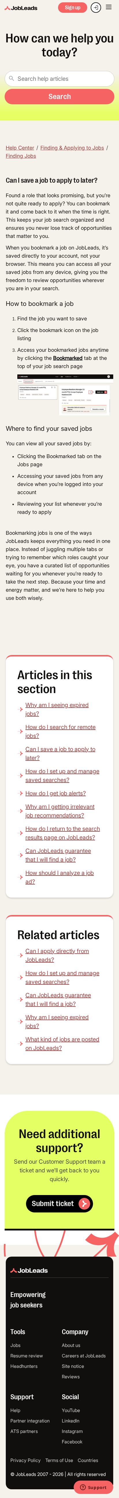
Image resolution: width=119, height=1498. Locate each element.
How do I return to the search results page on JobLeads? (62, 833)
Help (15, 1410)
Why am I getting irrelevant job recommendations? (59, 811)
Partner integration (30, 1421)
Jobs (15, 1345)
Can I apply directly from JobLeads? (57, 955)
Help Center (20, 148)
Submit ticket (53, 1203)
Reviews (71, 1376)
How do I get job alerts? (55, 793)
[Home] (21, 8)
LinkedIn (70, 1421)
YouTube (71, 1410)
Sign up (72, 7)
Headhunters (24, 1366)
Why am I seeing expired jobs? (57, 709)
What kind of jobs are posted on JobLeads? (62, 1044)
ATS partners (24, 1431)
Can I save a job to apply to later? (60, 753)
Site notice (73, 1366)
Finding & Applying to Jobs (72, 148)
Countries (88, 1460)
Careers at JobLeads (84, 1356)
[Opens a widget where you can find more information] (93, 1488)
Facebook (72, 1442)
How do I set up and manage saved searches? (62, 775)
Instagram (72, 1431)
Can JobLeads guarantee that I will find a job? (58, 855)
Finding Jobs (21, 156)
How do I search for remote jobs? (60, 731)
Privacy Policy (25, 1460)
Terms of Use (59, 1460)
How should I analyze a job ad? (59, 877)
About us (71, 1345)
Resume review (26, 1356)
